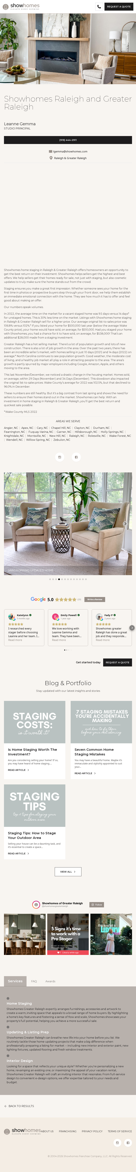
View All (66, 871)
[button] (4, 627)
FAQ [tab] (34, 981)
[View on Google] (11, 616)
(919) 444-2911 (68, 140)
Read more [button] (15, 640)
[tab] (50, 579)
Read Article (17, 770)
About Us (47, 1131)
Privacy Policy (92, 1131)
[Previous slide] (10, 523)
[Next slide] (125, 523)
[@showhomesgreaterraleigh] (36, 904)
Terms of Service (120, 1131)
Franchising (67, 1131)
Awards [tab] (50, 981)
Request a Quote (119, 6)
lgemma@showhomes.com (70, 151)
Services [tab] (15, 981)
